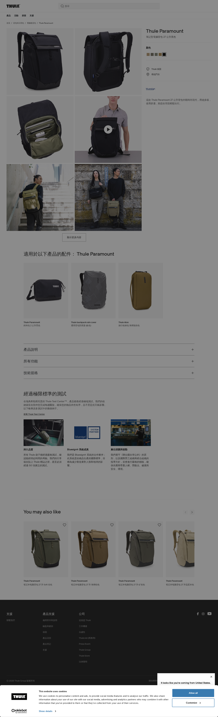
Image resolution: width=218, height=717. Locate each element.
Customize (191, 702)
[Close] (211, 677)
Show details (45, 711)
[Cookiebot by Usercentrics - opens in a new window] (19, 711)
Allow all (193, 693)
